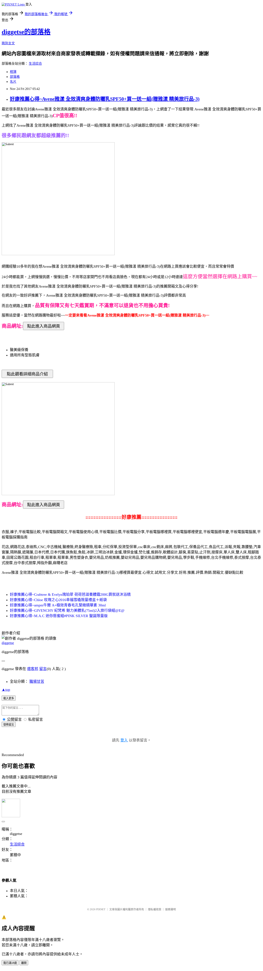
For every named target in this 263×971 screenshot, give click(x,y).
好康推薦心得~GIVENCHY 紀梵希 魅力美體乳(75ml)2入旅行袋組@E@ (67, 610)
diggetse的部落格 (26, 32)
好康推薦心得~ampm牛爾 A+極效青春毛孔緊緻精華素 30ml (58, 605)
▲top (6, 690)
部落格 (15, 76)
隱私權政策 (154, 909)
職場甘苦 (36, 681)
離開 (24, 962)
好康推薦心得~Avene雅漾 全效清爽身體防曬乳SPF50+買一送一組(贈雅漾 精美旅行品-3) (105, 99)
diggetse (8, 643)
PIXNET (100, 909)
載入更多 (8, 698)
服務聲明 (170, 909)
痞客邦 (32, 669)
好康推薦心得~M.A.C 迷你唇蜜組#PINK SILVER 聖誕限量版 (59, 616)
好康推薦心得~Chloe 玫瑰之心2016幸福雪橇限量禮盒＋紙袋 (58, 600)
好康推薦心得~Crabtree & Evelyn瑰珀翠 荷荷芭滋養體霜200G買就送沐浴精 (70, 594)
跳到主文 (8, 43)
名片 (13, 81)
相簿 (13, 71)
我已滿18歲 (10, 962)
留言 (43, 669)
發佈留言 (8, 724)
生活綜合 (35, 63)
